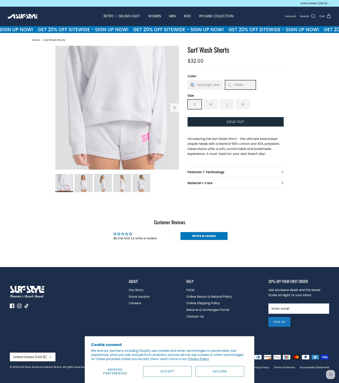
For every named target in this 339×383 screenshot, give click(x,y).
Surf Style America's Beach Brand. (40, 367)
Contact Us (195, 316)
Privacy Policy (198, 359)
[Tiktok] (26, 306)
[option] (117, 108)
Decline (220, 371)
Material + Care (200, 183)
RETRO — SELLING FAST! (122, 16)
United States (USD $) (313, 3)
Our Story (136, 290)
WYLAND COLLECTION (216, 16)
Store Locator (139, 296)
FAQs (190, 290)
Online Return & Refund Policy (209, 296)
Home (36, 40)
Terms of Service (284, 367)
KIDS (187, 16)
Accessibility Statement (314, 367)
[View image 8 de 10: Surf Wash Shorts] (103, 183)
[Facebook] (12, 306)
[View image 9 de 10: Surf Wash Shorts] (122, 183)
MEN (172, 16)
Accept (167, 371)
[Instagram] (19, 306)
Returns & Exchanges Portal (207, 310)
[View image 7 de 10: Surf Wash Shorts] (83, 183)
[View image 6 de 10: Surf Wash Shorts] (64, 183)
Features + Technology (206, 172)
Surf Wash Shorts (54, 40)
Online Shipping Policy (203, 303)
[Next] (174, 107)
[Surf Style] (22, 16)
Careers (135, 303)
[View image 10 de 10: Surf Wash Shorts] (141, 183)
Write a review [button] (204, 236)
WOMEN (154, 16)
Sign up (279, 322)
